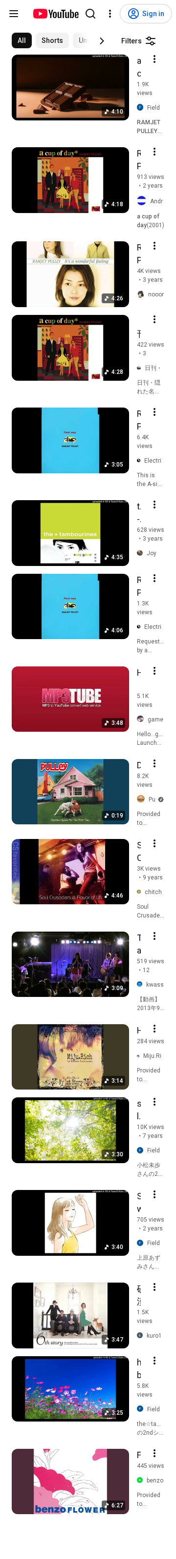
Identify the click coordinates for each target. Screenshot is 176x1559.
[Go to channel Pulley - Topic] (143, 799)
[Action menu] (154, 59)
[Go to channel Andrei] (143, 201)
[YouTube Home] (55, 13)
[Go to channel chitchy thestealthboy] (141, 892)
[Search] (90, 13)
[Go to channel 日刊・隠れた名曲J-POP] (141, 367)
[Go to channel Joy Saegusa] (142, 553)
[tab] (22, 40)
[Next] (101, 41)
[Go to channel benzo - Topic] (142, 1480)
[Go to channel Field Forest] (142, 107)
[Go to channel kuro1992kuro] (142, 1335)
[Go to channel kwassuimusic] (141, 984)
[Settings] (110, 13)
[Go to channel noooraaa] (142, 295)
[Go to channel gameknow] (142, 719)
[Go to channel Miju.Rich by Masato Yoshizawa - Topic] (140, 1055)
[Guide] (14, 13)
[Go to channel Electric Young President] (140, 460)
